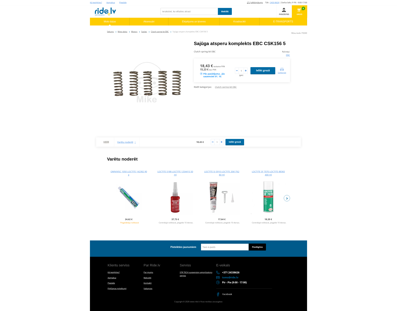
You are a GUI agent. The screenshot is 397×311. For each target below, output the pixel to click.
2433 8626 (274, 2)
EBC (288, 55)
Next (287, 198)
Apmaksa (110, 2)
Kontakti (148, 283)
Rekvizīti (147, 277)
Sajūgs (144, 31)
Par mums (148, 272)
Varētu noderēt (125, 142)
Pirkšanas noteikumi (117, 288)
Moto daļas (122, 31)
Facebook (227, 294)
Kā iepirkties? (96, 2)
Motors (134, 31)
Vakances (148, 288)
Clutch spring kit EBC (160, 31)
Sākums (110, 31)
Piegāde (123, 2)
